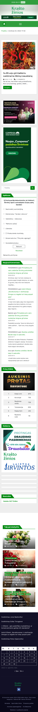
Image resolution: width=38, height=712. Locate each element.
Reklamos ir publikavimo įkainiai (19, 710)
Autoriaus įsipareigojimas (14, 706)
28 (4, 664)
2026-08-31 (10, 546)
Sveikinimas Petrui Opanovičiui (12, 639)
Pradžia (4, 31)
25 (24, 661)
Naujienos (23, 572)
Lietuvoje (15, 572)
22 (9, 661)
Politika (30, 572)
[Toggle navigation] (20, 24)
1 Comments (22, 604)
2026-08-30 (10, 565)
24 (19, 661)
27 (34, 661)
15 (9, 658)
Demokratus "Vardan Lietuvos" (16, 214)
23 (14, 661)
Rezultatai (19, 251)
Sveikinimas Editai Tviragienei (14, 561)
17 (19, 658)
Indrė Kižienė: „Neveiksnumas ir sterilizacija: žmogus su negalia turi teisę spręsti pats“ (17, 601)
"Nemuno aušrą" (11, 224)
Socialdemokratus (12, 243)
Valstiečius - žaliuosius (14, 219)
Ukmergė (14, 574)
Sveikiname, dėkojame (11, 538)
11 (24, 655)
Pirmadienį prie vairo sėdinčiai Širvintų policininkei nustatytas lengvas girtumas (20, 270)
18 (24, 658)
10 (19, 655)
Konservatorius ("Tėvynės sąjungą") (18, 238)
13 (34, 655)
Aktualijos (8, 572)
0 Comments (21, 79)
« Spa (16, 671)
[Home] (4, 24)
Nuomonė (7, 594)
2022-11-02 (9, 79)
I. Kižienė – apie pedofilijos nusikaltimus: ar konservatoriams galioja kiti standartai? (18, 581)
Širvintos (7, 574)
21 (4, 661)
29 (9, 664)
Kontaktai (7, 703)
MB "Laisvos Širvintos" (25, 699)
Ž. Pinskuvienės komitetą (14, 233)
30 (14, 664)
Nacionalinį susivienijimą (14, 209)
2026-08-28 (10, 585)
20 (34, 658)
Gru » (22, 671)
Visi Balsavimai (27, 706)
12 (29, 655)
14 (4, 658)
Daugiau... (7, 87)
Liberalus (9, 228)
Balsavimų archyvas (10, 255)
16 (14, 658)
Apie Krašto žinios (16, 703)
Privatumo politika (28, 703)
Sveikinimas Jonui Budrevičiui (14, 542)
